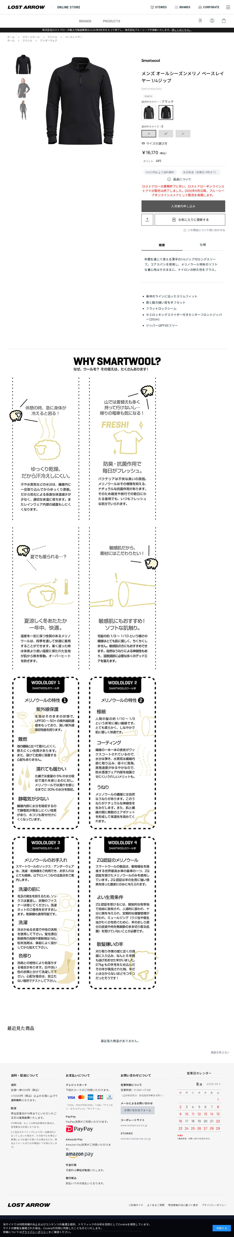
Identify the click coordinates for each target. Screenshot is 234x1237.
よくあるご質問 (155, 1205)
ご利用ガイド (136, 1205)
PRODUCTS (111, 21)
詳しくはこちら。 (182, 30)
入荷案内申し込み (183, 206)
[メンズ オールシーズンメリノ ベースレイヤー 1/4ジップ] (80, 102)
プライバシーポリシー (214, 1205)
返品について (179, 179)
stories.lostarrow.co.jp (136, 1138)
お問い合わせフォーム (137, 1110)
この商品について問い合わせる (206, 230)
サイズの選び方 (156, 143)
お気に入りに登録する (193, 220)
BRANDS (85, 21)
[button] (228, 7)
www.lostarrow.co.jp (134, 1125)
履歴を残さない (220, 1052)
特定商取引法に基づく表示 (183, 1205)
